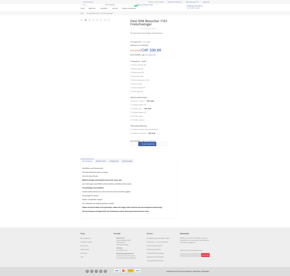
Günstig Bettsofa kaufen (155, 261)
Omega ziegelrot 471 (139, 112)
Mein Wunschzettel (192, 2)
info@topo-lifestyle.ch (195, 6)
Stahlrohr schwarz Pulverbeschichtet (145, 129)
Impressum (84, 246)
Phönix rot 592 (137, 84)
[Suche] (121, 5)
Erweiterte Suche (86, 242)
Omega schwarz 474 (139, 105)
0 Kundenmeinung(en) (148, 28)
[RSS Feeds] (105, 271)
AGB (81, 257)
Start (82, 13)
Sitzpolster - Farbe (138, 61)
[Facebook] (87, 271)
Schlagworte (114, 161)
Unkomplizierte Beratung (155, 253)
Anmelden (206, 2)
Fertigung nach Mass (154, 249)
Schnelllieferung (129, 7)
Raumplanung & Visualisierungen (158, 238)
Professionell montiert (154, 246)
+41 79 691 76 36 (193, 8)
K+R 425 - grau (141, 109)
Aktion (115, 7)
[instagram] (91, 271)
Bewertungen (127, 161)
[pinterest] (96, 271)
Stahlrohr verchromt (143, 133)
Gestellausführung (138, 126)
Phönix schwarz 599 (139, 65)
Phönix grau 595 (137, 69)
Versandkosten (150, 55)
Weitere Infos (101, 161)
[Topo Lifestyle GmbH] (145, 5)
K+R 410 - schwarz (143, 101)
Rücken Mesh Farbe (138, 97)
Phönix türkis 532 (138, 72)
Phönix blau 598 (137, 76)
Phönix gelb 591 (137, 91)
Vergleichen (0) (88, 2)
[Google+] (101, 271)
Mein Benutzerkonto (175, 2)
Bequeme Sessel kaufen (155, 257)
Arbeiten (92, 8)
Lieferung (83, 253)
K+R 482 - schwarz (138, 120)
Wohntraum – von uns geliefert (157, 242)
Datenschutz (84, 249)
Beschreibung (87, 161)
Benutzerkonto (85, 238)
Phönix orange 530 (138, 88)
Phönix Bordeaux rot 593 (140, 80)
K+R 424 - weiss (137, 116)
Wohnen (104, 8)
